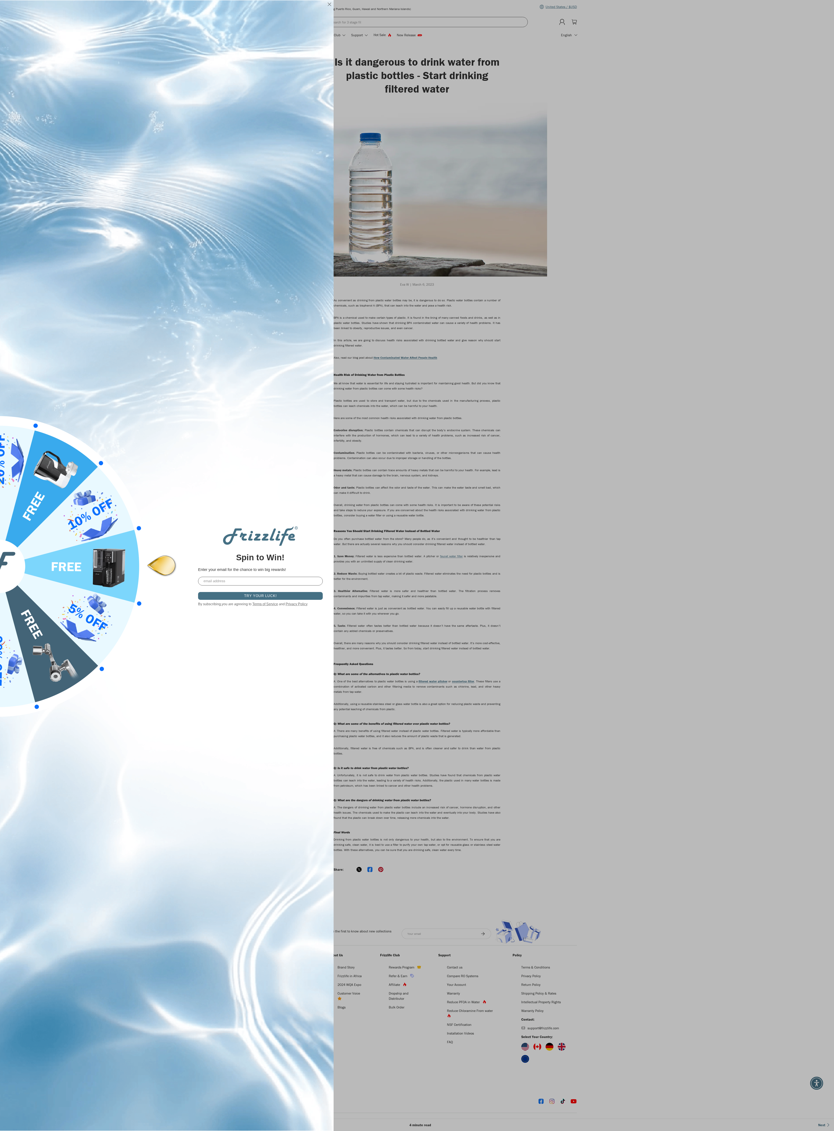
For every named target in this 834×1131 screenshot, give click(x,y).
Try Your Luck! (260, 596)
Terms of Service (265, 604)
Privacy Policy (297, 604)
